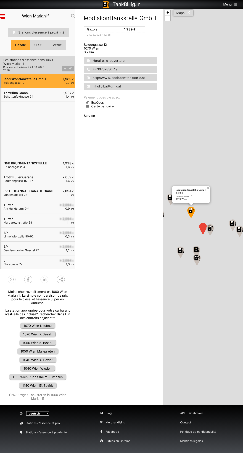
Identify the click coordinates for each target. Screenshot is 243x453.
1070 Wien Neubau (38, 326)
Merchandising (115, 422)
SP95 (38, 45)
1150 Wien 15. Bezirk (37, 385)
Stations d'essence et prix (42, 423)
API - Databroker (191, 413)
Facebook (112, 431)
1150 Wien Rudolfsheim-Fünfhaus (38, 377)
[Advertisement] (40, 130)
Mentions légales (191, 441)
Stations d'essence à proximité (41, 32)
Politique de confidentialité (198, 431)
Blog (109, 413)
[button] (191, 212)
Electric (56, 45)
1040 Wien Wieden (38, 368)
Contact (185, 422)
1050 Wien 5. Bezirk (37, 343)
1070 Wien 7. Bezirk (37, 334)
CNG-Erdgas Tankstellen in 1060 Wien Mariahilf (37, 396)
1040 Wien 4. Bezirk (38, 360)
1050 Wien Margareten (38, 351)
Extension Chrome (118, 441)
